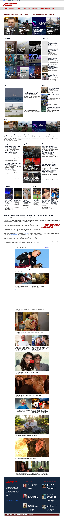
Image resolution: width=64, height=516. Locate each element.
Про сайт (13, 0)
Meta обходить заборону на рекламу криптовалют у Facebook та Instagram (38, 30)
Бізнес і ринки (8, 26)
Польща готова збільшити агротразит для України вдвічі (53, 43)
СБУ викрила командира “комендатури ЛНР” (34, 50)
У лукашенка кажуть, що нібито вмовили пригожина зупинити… (33, 496)
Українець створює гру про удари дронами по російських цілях (49, 171)
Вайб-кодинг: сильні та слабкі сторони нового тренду (34, 74)
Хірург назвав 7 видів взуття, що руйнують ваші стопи (12, 169)
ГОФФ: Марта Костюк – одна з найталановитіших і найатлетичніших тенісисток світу (55, 201)
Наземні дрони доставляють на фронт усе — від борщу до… (53, 101)
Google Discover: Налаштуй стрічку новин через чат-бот (22, 62)
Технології (47, 8)
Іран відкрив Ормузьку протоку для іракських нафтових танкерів (32, 92)
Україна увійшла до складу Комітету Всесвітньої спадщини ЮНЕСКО (9, 201)
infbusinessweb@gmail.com (13, 500)
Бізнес (29, 8)
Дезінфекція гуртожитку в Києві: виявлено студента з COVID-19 (10, 49)
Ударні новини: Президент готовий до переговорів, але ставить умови (52, 30)
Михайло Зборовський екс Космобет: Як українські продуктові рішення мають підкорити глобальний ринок (53, 75)
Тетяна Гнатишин (27, 94)
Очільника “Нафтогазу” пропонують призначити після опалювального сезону (53, 50)
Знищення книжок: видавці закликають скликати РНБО (30, 152)
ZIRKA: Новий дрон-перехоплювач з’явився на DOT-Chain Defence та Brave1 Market (50, 165)
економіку (41, 217)
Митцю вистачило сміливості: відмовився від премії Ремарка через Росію (27, 201)
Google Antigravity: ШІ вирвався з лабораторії (10, 75)
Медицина (34, 8)
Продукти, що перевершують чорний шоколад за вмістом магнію (12, 147)
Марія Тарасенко (36, 202)
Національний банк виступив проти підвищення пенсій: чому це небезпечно (10, 30)
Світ (16, 8)
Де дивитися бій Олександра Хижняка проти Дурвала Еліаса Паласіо (46, 201)
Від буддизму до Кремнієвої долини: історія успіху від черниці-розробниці (49, 147)
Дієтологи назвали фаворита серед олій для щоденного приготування (13, 157)
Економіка (11, 8)
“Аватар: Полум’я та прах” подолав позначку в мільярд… (52, 506)
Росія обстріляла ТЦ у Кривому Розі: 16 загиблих (53, 89)
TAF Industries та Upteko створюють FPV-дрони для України (24, 30)
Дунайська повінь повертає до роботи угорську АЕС (30, 107)
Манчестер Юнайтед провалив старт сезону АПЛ (37, 200)
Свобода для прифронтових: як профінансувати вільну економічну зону (52, 58)
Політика (5, 8)
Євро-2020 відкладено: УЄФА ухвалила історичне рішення (10, 62)
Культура (20, 8)
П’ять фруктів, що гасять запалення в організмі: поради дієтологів (13, 152)
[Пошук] (60, 8)
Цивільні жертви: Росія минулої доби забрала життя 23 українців (31, 178)
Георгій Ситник (9, 51)
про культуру (26, 233)
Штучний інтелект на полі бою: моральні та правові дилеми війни (53, 95)
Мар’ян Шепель (8, 32)
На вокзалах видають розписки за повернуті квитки (22, 49)
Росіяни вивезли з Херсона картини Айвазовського (17, 200)
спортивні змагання (13, 234)
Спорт (53, 8)
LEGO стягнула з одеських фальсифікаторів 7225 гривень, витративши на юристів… (48, 152)
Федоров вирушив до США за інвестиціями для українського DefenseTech (48, 159)
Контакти (18, 0)
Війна (25, 8)
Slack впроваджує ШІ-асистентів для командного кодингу (22, 74)
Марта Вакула (27, 167)
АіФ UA (4, 0)
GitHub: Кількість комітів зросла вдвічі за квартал (34, 62)
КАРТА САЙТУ (9, 0)
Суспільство (41, 8)
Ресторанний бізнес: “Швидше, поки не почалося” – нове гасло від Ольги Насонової (53, 67)
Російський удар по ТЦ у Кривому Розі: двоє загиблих (31, 166)
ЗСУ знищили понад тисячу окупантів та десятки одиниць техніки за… (53, 108)
